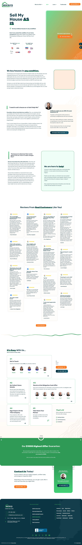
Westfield (71, 518)
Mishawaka (64, 515)
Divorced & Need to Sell (37, 511)
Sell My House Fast (36, 508)
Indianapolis (65, 518)
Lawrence (58, 515)
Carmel (64, 510)
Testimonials (63, 4)
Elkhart (68, 510)
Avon (63, 508)
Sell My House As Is (36, 516)
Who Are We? (38, 4)
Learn (54, 4)
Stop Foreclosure (36, 522)
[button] (41, 325)
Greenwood (58, 513)
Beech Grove (67, 508)
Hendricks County (66, 513)
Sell (47, 4)
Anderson (58, 508)
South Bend (58, 518)
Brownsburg (59, 510)
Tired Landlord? (35, 519)
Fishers (72, 510)
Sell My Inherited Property (37, 514)
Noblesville (70, 515)
